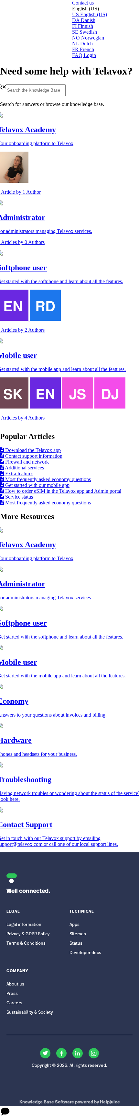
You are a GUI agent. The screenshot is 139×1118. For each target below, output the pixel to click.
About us (15, 984)
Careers (14, 1003)
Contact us (83, 3)
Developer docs (85, 953)
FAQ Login (84, 55)
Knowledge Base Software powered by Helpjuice (69, 1102)
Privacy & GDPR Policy (28, 934)
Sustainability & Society (29, 1012)
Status (76, 943)
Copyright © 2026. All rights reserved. (69, 1066)
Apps (75, 925)
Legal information (23, 925)
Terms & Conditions (26, 943)
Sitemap (78, 934)
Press (12, 994)
